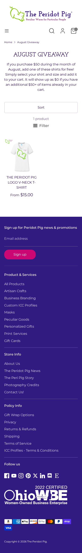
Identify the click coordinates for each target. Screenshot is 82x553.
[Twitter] (35, 475)
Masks (9, 312)
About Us (12, 364)
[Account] (62, 29)
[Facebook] (6, 475)
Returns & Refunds (20, 429)
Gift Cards (12, 341)
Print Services (15, 334)
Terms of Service (18, 443)
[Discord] (49, 475)
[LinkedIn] (42, 475)
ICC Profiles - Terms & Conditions (31, 450)
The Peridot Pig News (22, 371)
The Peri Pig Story (19, 378)
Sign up (19, 254)
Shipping (12, 436)
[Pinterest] (28, 475)
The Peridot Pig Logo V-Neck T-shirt (22, 182)
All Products (14, 284)
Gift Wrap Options (19, 415)
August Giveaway (28, 42)
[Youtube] (13, 475)
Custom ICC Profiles (20, 305)
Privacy (10, 422)
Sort (41, 107)
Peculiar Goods (16, 319)
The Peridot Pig (37, 541)
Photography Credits (21, 385)
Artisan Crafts (15, 291)
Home (8, 42)
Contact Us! (14, 392)
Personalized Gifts (19, 326)
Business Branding (20, 298)
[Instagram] (21, 475)
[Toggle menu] (7, 30)
